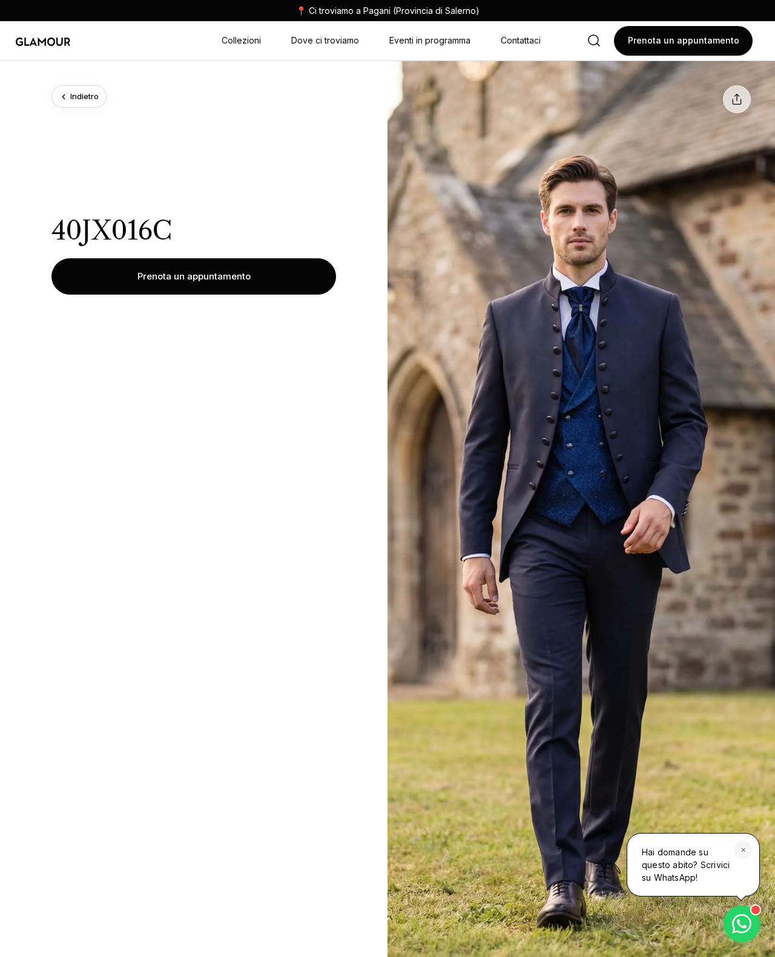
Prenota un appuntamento (194, 276)
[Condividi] (737, 99)
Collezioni (241, 40)
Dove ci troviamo (325, 40)
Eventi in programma (429, 40)
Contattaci (521, 40)
